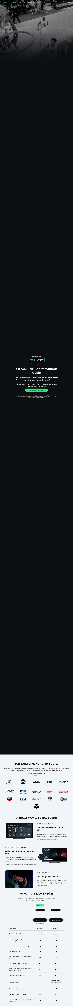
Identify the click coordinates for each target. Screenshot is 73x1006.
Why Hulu (21, 2)
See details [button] (41, 397)
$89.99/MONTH (40, 920)
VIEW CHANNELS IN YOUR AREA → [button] (36, 774)
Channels (13, 2)
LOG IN (67, 2)
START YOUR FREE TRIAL (36, 390)
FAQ (44, 2)
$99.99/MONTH (56, 920)
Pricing (30, 2)
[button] (15, 942)
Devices (37, 2)
